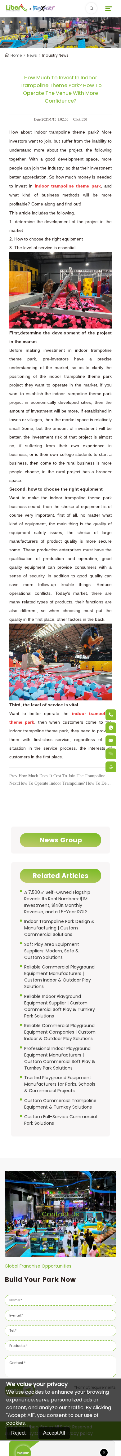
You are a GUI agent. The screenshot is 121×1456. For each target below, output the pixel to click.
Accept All (54, 1433)
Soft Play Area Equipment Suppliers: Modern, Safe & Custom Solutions (51, 950)
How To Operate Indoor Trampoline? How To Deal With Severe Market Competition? (60, 783)
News (32, 55)
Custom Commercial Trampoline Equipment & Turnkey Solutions (60, 1103)
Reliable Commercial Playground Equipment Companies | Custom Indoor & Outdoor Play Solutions (60, 1032)
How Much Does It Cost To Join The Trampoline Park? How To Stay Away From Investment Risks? (60, 776)
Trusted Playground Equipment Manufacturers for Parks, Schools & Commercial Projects (59, 1084)
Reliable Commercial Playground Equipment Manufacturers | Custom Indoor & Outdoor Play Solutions (59, 977)
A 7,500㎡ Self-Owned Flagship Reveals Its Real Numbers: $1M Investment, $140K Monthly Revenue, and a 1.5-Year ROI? (57, 902)
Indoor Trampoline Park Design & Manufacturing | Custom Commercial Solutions (59, 928)
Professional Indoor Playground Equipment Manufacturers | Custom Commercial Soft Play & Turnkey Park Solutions (59, 1058)
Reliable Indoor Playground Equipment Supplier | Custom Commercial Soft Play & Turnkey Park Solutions (59, 1006)
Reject (18, 1433)
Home (16, 55)
